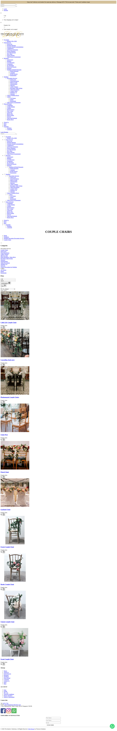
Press (5, 682)
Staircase (12, 85)
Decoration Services (12, 78)
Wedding (9, 128)
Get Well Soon (10, 62)
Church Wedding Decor (13, 95)
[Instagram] (8, 712)
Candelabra (10, 105)
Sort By (3, 289)
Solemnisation (13, 84)
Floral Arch (13, 79)
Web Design (31, 729)
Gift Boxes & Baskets (12, 49)
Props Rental (7, 678)
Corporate (9, 129)
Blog (5, 683)
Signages (12, 94)
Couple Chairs (13, 91)
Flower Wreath (10, 55)
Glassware (9, 112)
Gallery (9, 96)
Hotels (11, 99)
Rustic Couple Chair (7, 584)
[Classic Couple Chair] (15, 618)
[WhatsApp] (14, 712)
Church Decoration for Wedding (9, 267)
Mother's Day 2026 (12, 41)
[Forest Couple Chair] (15, 544)
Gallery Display (14, 87)
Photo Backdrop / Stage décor (8, 257)
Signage (9, 116)
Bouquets (6, 675)
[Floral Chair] (15, 469)
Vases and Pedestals (12, 118)
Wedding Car (13, 92)
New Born (9, 54)
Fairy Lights (10, 111)
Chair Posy (4, 435)
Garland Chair (5, 509)
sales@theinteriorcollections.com (12, 704)
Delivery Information (9, 697)
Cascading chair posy (8, 360)
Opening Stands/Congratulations (15, 47)
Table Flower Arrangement (14, 57)
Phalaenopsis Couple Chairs (10, 397)
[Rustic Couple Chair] (15, 581)
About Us (6, 672)
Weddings (6, 676)
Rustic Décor (10, 119)
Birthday (9, 61)
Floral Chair (5, 472)
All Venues (13, 98)
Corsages (12, 72)
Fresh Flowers (7, 673)
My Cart (6, 692)
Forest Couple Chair (7, 547)
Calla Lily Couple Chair (8, 322)
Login (5, 9)
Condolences (10, 48)
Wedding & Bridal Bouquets (14, 69)
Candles (9, 108)
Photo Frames (10, 115)
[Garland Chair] (15, 506)
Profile (5, 691)
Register (6, 10)
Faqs (5, 690)
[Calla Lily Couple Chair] (15, 319)
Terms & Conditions (9, 694)
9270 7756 (5, 703)
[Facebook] (3, 712)
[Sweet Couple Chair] (15, 656)
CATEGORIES (4, 283)
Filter (2, 286)
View (2, 290)
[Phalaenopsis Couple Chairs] (15, 394)
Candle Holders (11, 106)
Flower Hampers (11, 51)
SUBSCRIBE (50, 725)
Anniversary (10, 59)
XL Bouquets (10, 65)
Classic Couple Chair (7, 622)
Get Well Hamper (11, 52)
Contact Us (6, 681)
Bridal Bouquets (14, 71)
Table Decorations (14, 89)
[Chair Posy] (15, 431)
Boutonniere (13, 75)
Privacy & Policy (8, 695)
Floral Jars (9, 44)
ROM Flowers (14, 74)
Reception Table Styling (16, 88)
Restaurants (13, 101)
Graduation (10, 64)
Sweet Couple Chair (7, 659)
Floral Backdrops (14, 81)
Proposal (9, 68)
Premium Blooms (11, 45)
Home (5, 671)
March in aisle (13, 82)
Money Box (10, 114)
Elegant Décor (10, 109)
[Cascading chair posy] (15, 356)
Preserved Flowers (11, 67)
